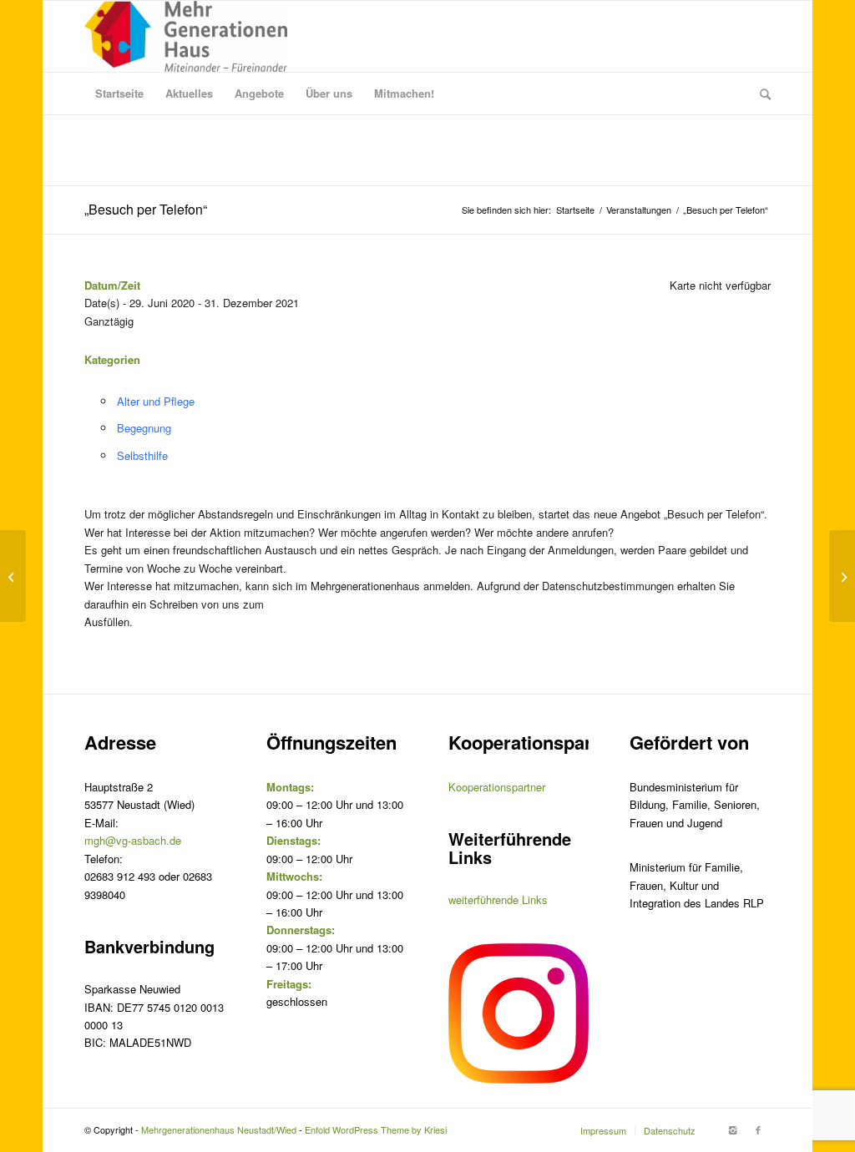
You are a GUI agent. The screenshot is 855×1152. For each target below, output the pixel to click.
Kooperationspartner (496, 787)
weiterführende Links (498, 899)
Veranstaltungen (638, 210)
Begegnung (144, 428)
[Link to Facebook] (758, 1129)
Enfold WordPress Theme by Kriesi (376, 1129)
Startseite (575, 210)
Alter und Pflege (156, 401)
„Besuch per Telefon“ (145, 209)
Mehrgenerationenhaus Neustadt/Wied (218, 1129)
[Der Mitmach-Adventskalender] (13, 576)
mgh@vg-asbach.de (132, 840)
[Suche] (760, 93)
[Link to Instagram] (733, 1129)
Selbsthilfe (142, 455)
